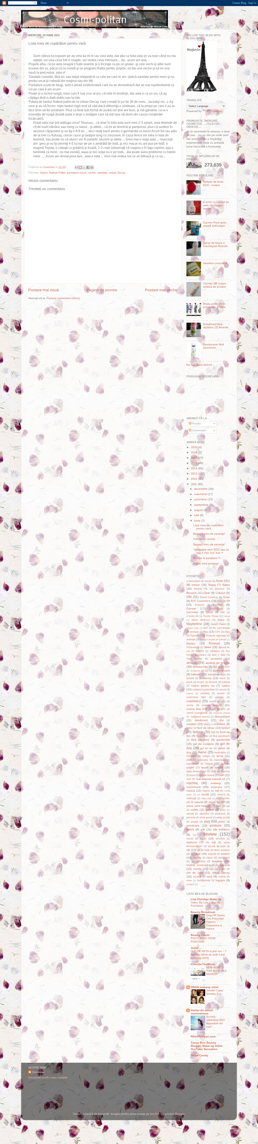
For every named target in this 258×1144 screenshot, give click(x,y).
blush (223, 678)
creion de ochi (217, 701)
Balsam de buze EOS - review (213, 183)
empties (191, 724)
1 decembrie (193, 581)
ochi (218, 806)
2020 (194, 447)
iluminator (202, 760)
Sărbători (215, 651)
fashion (198, 732)
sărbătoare (224, 857)
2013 (194, 473)
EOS (219, 601)
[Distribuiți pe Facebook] (88, 167)
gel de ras (206, 748)
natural (198, 802)
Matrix (221, 620)
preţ (207, 821)
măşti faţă (206, 798)
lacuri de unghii (212, 767)
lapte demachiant (196, 771)
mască (190, 790)
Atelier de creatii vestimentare (202, 1012)
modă (205, 794)
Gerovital (192, 612)
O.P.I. (217, 631)
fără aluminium (221, 736)
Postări (196, 423)
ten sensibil (198, 861)
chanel (221, 693)
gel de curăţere (203, 744)
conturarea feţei (196, 697)
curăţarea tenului (200, 716)
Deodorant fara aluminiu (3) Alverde (215, 326)
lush (221, 775)
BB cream (193, 584)
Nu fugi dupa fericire (199, 364)
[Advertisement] (152, 1085)
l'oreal (209, 763)
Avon (219, 581)
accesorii (216, 658)
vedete (222, 876)
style (198, 853)
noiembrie (201, 494)
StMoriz (200, 651)
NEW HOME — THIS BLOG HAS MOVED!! (216, 971)
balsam (195, 674)
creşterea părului (221, 713)
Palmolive (195, 635)
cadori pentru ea (202, 685)
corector (219, 697)
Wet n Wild (218, 655)
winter (189, 880)
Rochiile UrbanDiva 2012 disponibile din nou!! (215, 1021)
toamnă (225, 865)
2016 (194, 457)
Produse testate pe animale (213, 639)
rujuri (203, 838)
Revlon (190, 643)
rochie (92, 172)
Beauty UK (200, 588)
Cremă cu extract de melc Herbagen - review (216, 205)
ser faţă (211, 842)
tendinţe (217, 861)
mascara (216, 787)
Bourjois (191, 592)
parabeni (204, 813)
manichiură (193, 787)
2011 (194, 484)
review (210, 834)
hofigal (206, 756)
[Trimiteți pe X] (84, 167)
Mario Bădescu (201, 620)
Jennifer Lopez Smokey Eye (214, 992)
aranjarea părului (198, 670)
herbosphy (220, 752)
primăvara (192, 825)
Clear (206, 592)
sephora (191, 842)
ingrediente (192, 763)
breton (200, 682)
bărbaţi (226, 682)
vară (209, 876)
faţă (213, 732)
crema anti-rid (212, 705)
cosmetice (193, 701)
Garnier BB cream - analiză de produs (215, 285)
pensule (190, 817)
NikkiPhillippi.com (203, 1036)
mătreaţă (191, 798)
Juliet (194, 947)
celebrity (205, 693)
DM (188, 597)
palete (210, 809)
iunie (197, 520)
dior (222, 720)
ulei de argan (218, 869)
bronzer (213, 682)
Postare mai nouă (43, 290)
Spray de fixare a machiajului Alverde (215, 244)
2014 (194, 468)
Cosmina (38, 1072)
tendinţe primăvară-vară (200, 865)
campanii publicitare (203, 689)
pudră (190, 829)
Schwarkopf (192, 647)
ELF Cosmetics (200, 600)
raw (194, 835)
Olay (227, 631)
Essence (199, 604)
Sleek (207, 647)
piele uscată (223, 817)
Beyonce (220, 588)
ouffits (194, 809)
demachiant (222, 716)
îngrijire (220, 880)
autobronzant (221, 670)
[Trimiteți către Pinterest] (92, 167)
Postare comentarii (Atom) (63, 298)
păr (203, 829)
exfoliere (219, 724)
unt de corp (194, 872)
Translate (216, 111)
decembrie (201, 488)
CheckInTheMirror (203, 964)
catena (189, 693)
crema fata (193, 708)
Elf (228, 600)
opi (228, 806)
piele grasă (206, 817)
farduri (226, 727)
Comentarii (198, 430)
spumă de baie (216, 846)
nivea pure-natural (198, 805)
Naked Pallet (57, 172)
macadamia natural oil (210, 779)
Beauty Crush (200, 935)
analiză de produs (218, 662)
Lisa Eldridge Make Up (206, 899)
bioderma (205, 678)
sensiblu (220, 838)
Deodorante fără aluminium (213, 346)
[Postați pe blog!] (80, 167)
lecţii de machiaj (220, 771)
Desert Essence (209, 597)
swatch (225, 853)
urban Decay (117, 172)
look (192, 775)
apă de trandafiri (221, 667)
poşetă (194, 821)
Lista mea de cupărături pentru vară (208, 527)
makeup (216, 783)
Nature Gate (192, 628)
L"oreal (190, 616)
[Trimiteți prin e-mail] (77, 167)
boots (189, 682)
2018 (194, 452)
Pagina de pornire (101, 290)
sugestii (212, 854)
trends (197, 868)
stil (188, 850)
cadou (226, 685)
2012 (194, 478)
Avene (208, 581)
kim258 (154, 1113)
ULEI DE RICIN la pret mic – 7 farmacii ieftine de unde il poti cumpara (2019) (208, 954)
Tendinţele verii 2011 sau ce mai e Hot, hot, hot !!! (211, 551)
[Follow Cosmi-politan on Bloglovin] (201, 90)
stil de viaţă (203, 850)
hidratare (191, 756)
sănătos (197, 857)
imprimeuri (220, 760)
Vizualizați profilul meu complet (48, 1077)
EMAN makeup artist (204, 987)
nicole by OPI (216, 802)
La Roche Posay (208, 616)
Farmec (218, 604)
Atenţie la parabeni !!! (207, 558)
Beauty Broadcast (203, 912)
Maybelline (194, 624)
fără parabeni (200, 739)
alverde (191, 662)
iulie (197, 515)
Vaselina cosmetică (215, 263)
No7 (205, 628)
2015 (194, 463)
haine (202, 752)
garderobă (223, 739)
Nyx (205, 631)
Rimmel (214, 643)
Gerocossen (216, 608)
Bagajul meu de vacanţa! (209, 533)
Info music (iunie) (204, 539)
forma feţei (202, 736)
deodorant (201, 720)
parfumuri (220, 813)
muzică (221, 794)
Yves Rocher (194, 658)
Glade (209, 612)
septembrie (201, 504)
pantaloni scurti (76, 172)
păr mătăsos (221, 829)
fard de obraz (205, 727)
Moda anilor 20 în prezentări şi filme (214, 305)
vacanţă (197, 876)
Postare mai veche (161, 290)
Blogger (180, 1113)
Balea (226, 584)
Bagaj (212, 584)
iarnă (219, 756)
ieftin (189, 760)
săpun (209, 857)
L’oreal (227, 616)
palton (223, 810)
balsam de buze (217, 674)
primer (221, 821)
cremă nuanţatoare (197, 713)
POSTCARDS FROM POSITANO (203, 940)
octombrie (201, 499)
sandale (102, 172)
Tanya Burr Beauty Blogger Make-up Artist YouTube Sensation (206, 1046)
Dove (226, 597)
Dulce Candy (199, 1055)
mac (188, 779)
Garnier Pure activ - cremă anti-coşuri (215, 224)
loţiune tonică (206, 775)
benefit (190, 678)
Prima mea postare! (205, 563)
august (199, 510)
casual (222, 689)
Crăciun (220, 592)
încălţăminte (203, 880)
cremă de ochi (217, 709)
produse (216, 825)
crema (189, 705)
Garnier (191, 608)
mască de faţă (211, 790)
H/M (222, 612)
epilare (207, 724)
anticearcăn (200, 666)
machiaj (192, 783)
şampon (190, 884)
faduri (44, 172)
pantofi (190, 813)
